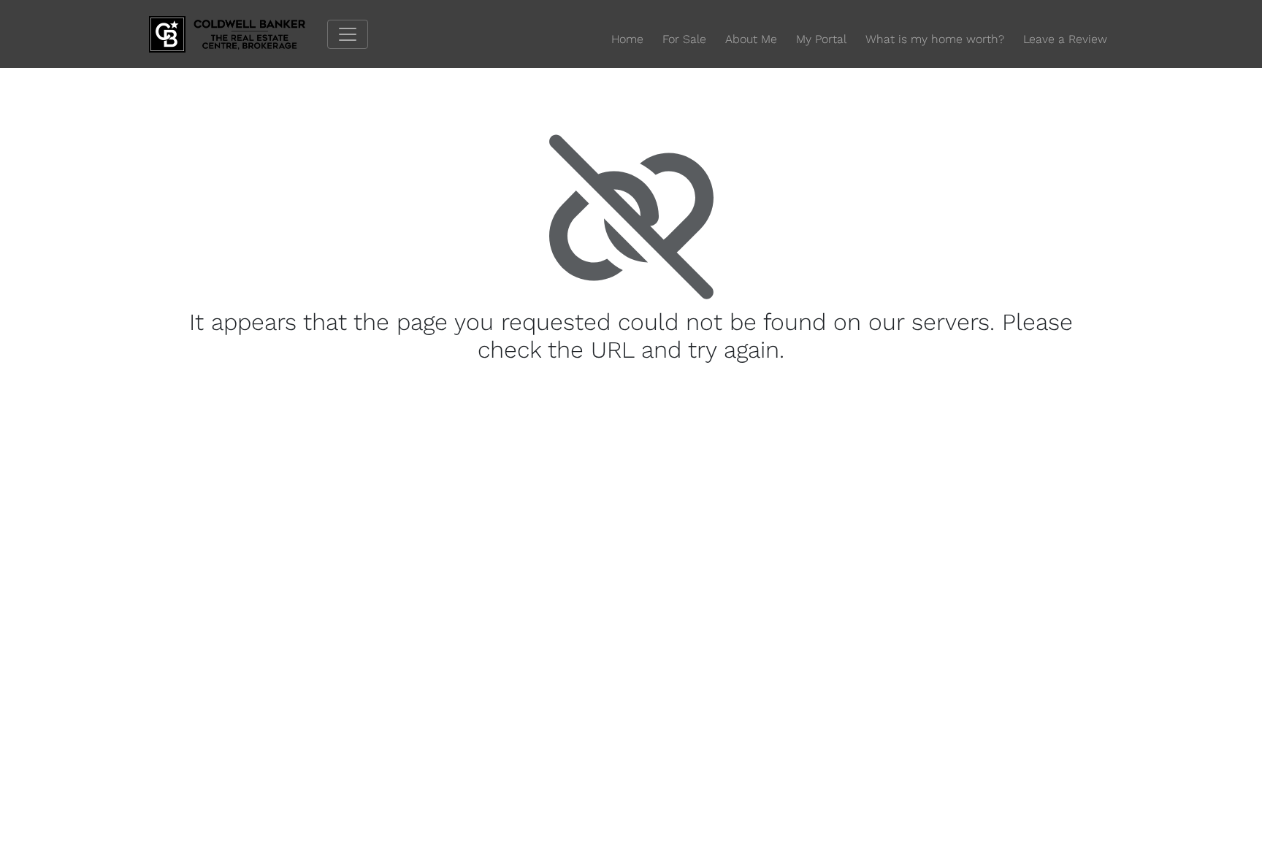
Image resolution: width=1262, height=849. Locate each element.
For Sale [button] (684, 39)
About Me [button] (751, 39)
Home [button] (627, 39)
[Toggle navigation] (347, 34)
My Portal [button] (821, 39)
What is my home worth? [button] (934, 39)
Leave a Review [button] (1065, 39)
